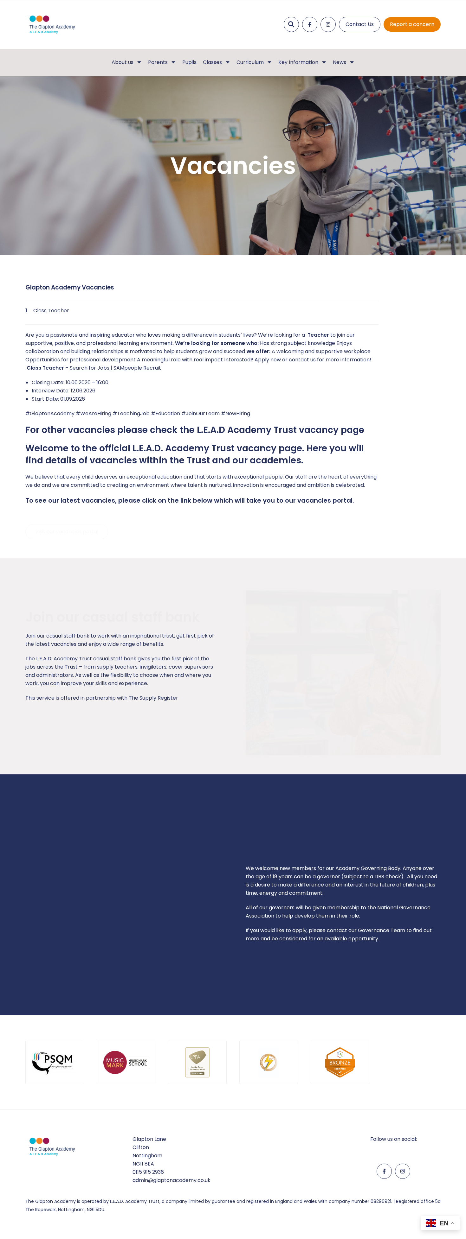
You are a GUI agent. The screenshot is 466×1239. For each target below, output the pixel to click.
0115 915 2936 (148, 1172)
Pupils (189, 62)
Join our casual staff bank (67, 722)
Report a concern (412, 24)
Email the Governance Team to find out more (312, 963)
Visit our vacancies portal (66, 525)
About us (122, 62)
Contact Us (360, 24)
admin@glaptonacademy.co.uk (171, 1180)
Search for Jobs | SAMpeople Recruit (115, 368)
